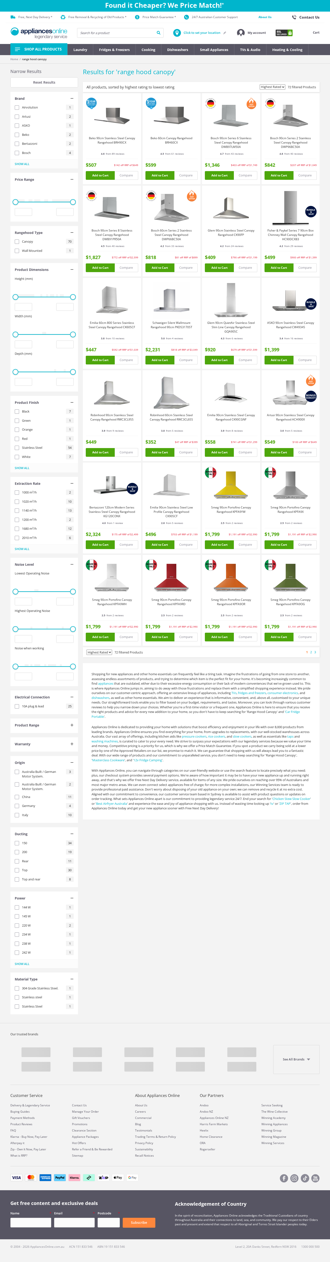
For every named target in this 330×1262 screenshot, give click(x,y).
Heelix (204, 1130)
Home (14, 59)
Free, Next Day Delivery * (35, 17)
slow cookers (242, 736)
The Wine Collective (274, 1112)
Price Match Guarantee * (159, 17)
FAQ (13, 1130)
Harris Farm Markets (214, 1124)
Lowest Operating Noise (32, 573)
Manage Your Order (85, 1112)
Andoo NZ (206, 1112)
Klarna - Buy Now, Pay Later (28, 1137)
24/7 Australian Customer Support (215, 17)
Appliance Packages (85, 1137)
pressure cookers (194, 736)
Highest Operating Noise (32, 611)
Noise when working (29, 648)
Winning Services (272, 1143)
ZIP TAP (285, 803)
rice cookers (216, 736)
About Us (265, 17)
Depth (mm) (23, 353)
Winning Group (271, 1130)
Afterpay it (17, 1143)
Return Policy (167, 1137)
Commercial (143, 1118)
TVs (234, 693)
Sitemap (77, 1155)
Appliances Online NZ (214, 1118)
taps (290, 736)
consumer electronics (282, 693)
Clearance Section (84, 1130)
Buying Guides (20, 1112)
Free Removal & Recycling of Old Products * (97, 17)
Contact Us (79, 1105)
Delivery (16, 1105)
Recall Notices (144, 1155)
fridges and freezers (252, 693)
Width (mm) (23, 316)
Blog (138, 1124)
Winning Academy (273, 1118)
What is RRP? (18, 1155)
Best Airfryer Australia (111, 803)
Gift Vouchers (81, 1118)
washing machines (105, 741)
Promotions (79, 1124)
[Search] (159, 33)
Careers (140, 1112)
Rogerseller (207, 1149)
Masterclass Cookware (108, 760)
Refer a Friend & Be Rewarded (92, 1149)
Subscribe (139, 1222)
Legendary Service (37, 1105)
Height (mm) (24, 278)
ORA (203, 1143)
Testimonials (143, 1130)
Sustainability (144, 1149)
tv (272, 803)
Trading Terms (145, 1137)
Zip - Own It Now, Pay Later (28, 1149)
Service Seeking (272, 1105)
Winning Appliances (274, 1124)
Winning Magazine (273, 1137)
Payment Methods (22, 1118)
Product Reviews (21, 1124)
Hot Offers (79, 1143)
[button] (251, 33)
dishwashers (100, 698)
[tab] (44, 99)
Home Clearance (211, 1137)
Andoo (204, 1105)
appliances (105, 683)
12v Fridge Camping (148, 760)
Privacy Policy (144, 1143)
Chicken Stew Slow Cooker (291, 799)
